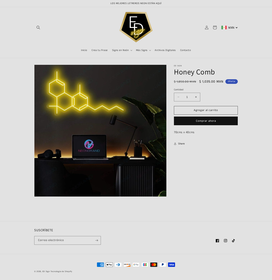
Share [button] (181, 144)
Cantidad (178, 89)
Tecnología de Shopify (61, 271)
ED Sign (46, 271)
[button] (38, 27)
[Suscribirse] (97, 240)
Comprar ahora (206, 121)
